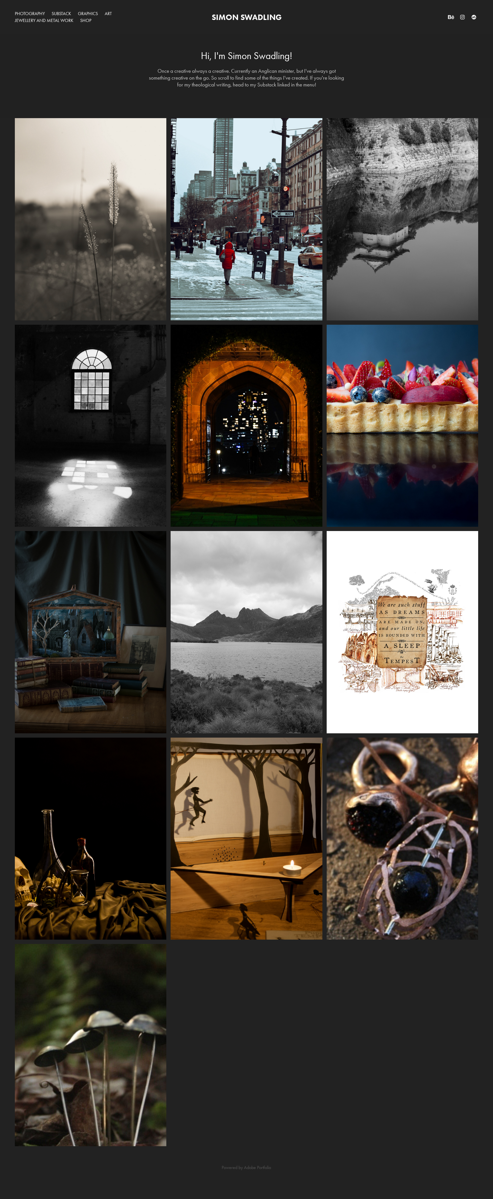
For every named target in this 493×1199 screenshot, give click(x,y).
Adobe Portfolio (257, 1167)
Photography (30, 13)
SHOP (85, 20)
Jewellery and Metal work (44, 20)
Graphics (88, 13)
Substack (61, 13)
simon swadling (247, 17)
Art (108, 13)
